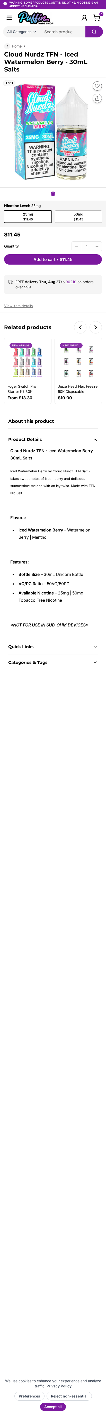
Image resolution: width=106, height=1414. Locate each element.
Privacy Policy (59, 1386)
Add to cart (53, 259)
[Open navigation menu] (9, 18)
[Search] (94, 31)
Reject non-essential (69, 1396)
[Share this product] (97, 98)
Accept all (53, 1406)
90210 (71, 282)
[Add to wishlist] (97, 86)
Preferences (29, 1396)
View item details (18, 306)
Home (17, 46)
